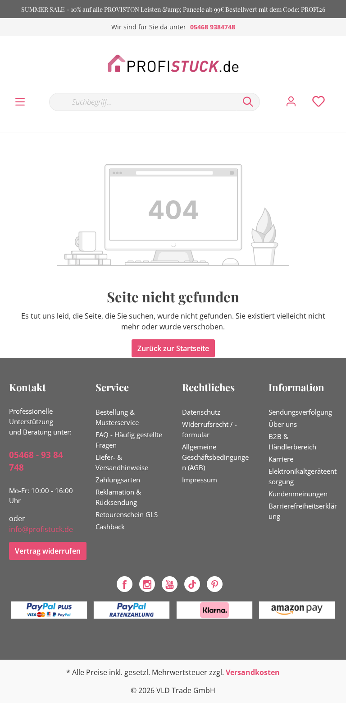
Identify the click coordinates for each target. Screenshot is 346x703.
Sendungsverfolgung (300, 411)
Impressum (199, 479)
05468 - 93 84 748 (36, 461)
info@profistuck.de (41, 529)
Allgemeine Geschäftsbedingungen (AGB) (215, 457)
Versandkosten (253, 672)
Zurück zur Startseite (173, 348)
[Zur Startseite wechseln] (173, 64)
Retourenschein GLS (127, 514)
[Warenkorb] (340, 92)
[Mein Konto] (291, 101)
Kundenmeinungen (298, 493)
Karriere (281, 458)
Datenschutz (201, 411)
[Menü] (20, 102)
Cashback (110, 526)
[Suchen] (248, 102)
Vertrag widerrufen (48, 551)
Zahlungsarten (118, 479)
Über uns (283, 424)
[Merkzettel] (318, 101)
